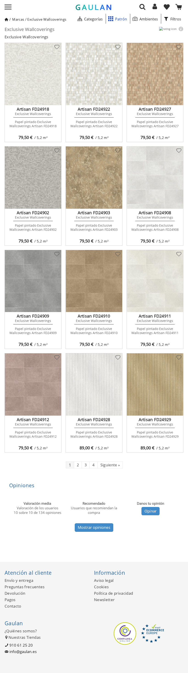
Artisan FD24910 (94, 316)
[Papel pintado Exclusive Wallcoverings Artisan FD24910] (94, 281)
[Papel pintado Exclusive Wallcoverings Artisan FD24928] (94, 384)
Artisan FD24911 (155, 316)
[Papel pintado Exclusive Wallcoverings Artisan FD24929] (155, 384)
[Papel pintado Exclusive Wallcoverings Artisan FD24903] (94, 177)
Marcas (18, 19)
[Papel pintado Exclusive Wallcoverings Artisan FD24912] (33, 384)
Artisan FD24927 (155, 109)
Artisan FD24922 (94, 109)
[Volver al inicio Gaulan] (6, 19)
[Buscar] (142, 6)
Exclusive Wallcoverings (46, 19)
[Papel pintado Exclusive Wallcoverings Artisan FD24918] (33, 74)
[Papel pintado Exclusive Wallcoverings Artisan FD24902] (33, 177)
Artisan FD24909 (33, 316)
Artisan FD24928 (94, 419)
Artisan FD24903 (94, 212)
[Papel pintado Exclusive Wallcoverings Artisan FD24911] (155, 281)
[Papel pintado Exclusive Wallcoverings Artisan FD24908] (155, 177)
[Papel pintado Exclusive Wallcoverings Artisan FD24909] (33, 281)
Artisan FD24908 (155, 212)
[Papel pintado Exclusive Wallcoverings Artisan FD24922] (94, 74)
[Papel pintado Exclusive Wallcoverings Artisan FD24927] (155, 74)
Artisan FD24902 (33, 212)
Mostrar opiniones (94, 527)
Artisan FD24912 (33, 419)
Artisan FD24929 (155, 419)
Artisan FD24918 (33, 109)
